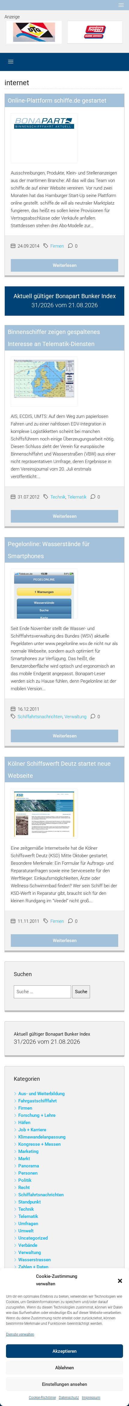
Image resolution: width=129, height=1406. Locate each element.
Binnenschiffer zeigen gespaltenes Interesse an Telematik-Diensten (54, 338)
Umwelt (26, 1231)
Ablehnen (64, 1367)
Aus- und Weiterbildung (41, 1093)
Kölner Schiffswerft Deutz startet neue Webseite (59, 769)
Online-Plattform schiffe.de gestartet (57, 100)
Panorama (28, 1166)
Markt (24, 1158)
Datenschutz (69, 1397)
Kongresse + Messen (39, 1144)
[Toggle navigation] (121, 5)
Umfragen (28, 1223)
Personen (28, 1173)
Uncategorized (33, 1238)
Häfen (24, 1122)
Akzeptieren (64, 1351)
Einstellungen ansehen (64, 1384)
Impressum (91, 1397)
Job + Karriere (32, 1130)
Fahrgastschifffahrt (37, 1101)
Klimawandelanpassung (42, 1137)
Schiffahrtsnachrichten (40, 716)
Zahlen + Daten (33, 1267)
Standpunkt (29, 1202)
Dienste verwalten (20, 1334)
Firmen (57, 246)
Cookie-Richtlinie (42, 1397)
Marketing (28, 1151)
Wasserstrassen (34, 1259)
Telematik (77, 497)
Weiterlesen (64, 265)
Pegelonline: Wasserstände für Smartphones (49, 550)
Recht (24, 1187)
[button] (120, 1280)
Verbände (27, 1245)
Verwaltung (75, 716)
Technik (57, 497)
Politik (25, 1180)
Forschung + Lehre (37, 1115)
